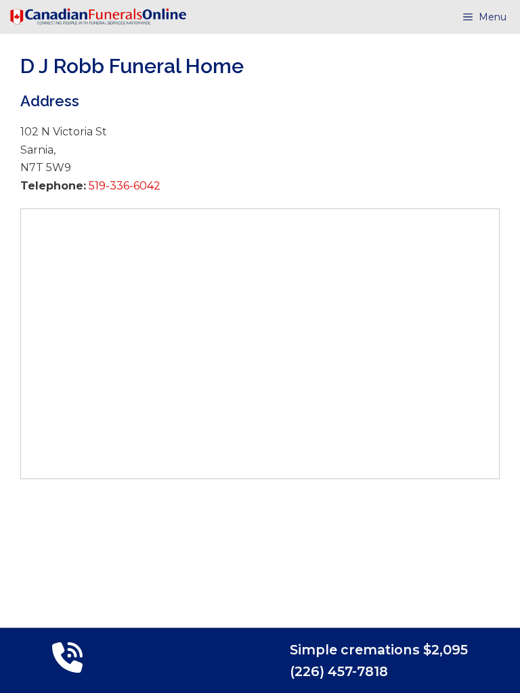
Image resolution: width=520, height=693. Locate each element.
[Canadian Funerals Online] (98, 17)
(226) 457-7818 (339, 671)
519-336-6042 (123, 185)
